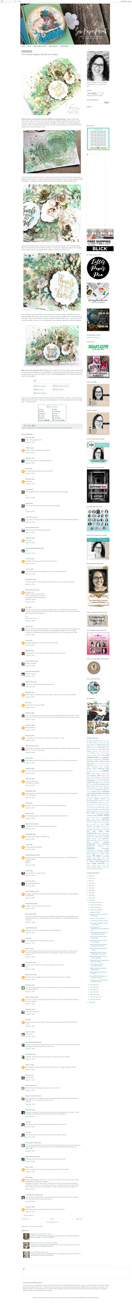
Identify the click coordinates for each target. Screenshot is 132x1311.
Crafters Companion (104, 765)
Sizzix (89, 838)
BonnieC (28, 735)
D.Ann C (28, 1064)
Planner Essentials (105, 822)
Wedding (89, 867)
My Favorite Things (93, 817)
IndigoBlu (96, 798)
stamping (46, 427)
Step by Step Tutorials (40, 46)
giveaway (106, 788)
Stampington (105, 848)
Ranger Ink (99, 826)
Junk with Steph (105, 802)
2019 (90, 893)
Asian (93, 747)
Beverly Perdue (30, 997)
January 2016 (94, 999)
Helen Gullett (29, 1085)
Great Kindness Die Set (33, 247)
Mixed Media (40, 427)
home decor (94, 797)
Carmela (28, 813)
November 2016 (95, 905)
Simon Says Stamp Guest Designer (98, 837)
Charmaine (57, 411)
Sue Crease (29, 962)
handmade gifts (96, 793)
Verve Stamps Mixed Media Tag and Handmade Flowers (99, 933)
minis (95, 815)
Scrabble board (105, 827)
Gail (27, 702)
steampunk (100, 850)
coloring (89, 765)
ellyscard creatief (31, 671)
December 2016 (95, 902)
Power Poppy (100, 824)
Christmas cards (92, 761)
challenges (105, 757)
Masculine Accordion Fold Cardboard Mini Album (44, 1243)
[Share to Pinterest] (34, 425)
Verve (38, 121)
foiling (98, 784)
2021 (90, 888)
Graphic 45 (99, 789)
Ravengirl (28, 437)
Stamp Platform (93, 842)
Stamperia (99, 844)
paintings (106, 817)
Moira (27, 468)
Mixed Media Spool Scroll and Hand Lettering (98, 941)
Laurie (56, 413)
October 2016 (94, 907)
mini (108, 811)
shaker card (100, 833)
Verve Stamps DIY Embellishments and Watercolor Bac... (99, 928)
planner (98, 822)
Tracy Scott (105, 858)
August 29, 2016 (30, 1189)
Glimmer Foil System (91, 789)
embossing (90, 781)
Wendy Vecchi (96, 867)
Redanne (28, 713)
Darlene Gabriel (30, 746)
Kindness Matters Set (62, 318)
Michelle (28, 650)
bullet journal (105, 753)
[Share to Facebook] (33, 425)
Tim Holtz (96, 856)
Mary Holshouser (31, 590)
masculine (94, 811)
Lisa (27, 607)
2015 (90, 1002)
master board (101, 811)
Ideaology (89, 798)
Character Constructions (94, 759)
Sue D (27, 640)
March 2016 (93, 994)
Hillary (42, 420)
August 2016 (94, 912)
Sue (27, 938)
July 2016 (93, 984)
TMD (102, 856)
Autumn (56, 420)
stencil (51, 427)
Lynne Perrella (94, 809)
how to (101, 797)
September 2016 (95, 909)
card (102, 755)
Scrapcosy (96, 829)
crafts (88, 767)
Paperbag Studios (92, 820)
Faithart (89, 782)
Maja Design (106, 809)
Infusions (103, 798)
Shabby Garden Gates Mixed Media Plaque (98, 968)
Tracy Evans (96, 858)
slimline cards (96, 838)
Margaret (28, 692)
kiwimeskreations (31, 855)
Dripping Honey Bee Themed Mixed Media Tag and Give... (98, 953)
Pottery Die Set (42, 314)
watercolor (69, 427)
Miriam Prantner (30, 824)
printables (89, 826)
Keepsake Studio (90, 805)
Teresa (56, 416)
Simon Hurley (95, 835)
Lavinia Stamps (90, 807)
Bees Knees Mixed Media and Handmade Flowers (98, 976)
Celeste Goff (29, 682)
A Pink (27, 1177)
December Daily (91, 771)
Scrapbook (90, 829)
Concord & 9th (96, 765)
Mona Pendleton (31, 891)
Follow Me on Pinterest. (93, 337)
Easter (100, 779)
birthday (89, 751)
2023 (90, 883)
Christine (28, 985)
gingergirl (28, 538)
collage (92, 763)
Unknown (28, 725)
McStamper (29, 791)
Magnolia (100, 809)
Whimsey (28, 458)
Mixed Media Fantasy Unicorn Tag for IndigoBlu (98, 957)
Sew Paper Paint (101, 831)
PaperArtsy (105, 819)
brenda (28, 489)
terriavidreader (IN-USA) (33, 548)
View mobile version (52, 1222)
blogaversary (95, 751)
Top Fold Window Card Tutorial (39, 1252)
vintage (64, 427)
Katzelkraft (101, 804)
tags (93, 854)
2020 (90, 890)
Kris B (27, 803)
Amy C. (28, 1167)
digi (100, 771)
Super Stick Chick (31, 1156)
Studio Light (90, 852)
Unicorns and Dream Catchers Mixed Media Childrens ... (98, 945)
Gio (27, 1122)
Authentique (101, 747)
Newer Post (25, 1219)
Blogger (96, 1297)
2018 (90, 895)
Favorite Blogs (64, 46)
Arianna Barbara (30, 527)
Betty (55, 409)
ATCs (96, 747)
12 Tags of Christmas (93, 740)
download (96, 779)
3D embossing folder (104, 740)
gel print (93, 788)
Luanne (28, 569)
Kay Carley (106, 804)
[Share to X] (31, 425)
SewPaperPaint (92, 833)
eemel (27, 844)
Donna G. (28, 1032)
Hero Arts (99, 795)
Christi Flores (30, 517)
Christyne (57, 418)
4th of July (106, 742)
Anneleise (29, 1009)
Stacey (42, 411)
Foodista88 (29, 834)
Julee (73, 398)
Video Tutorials (53, 46)
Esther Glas (97, 780)
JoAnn (28, 870)
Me (26, 1019)
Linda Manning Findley (33, 1194)
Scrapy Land (102, 829)
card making (29, 427)
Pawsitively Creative (32, 1142)
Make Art (89, 811)
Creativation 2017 (97, 767)
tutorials (89, 860)
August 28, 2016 (30, 1104)
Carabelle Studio (96, 755)
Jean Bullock (29, 928)
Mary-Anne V (29, 974)
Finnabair (91, 784)
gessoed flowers (99, 788)
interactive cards (97, 800)
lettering (99, 807)
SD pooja (28, 479)
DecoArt (97, 771)
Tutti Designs (97, 860)
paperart (98, 819)
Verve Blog (58, 374)
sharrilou (28, 768)
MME (88, 817)
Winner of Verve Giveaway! (97, 918)
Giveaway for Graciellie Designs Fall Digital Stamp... (99, 980)
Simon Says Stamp (103, 835)
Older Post (79, 1219)
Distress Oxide (95, 775)
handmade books (96, 791)
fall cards (95, 782)
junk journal (99, 802)
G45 (105, 786)
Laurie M (28, 558)
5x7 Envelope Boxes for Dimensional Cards (96, 964)
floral (95, 784)
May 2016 (93, 989)
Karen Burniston (90, 804)
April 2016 (93, 992)
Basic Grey (106, 749)
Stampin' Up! (103, 846)
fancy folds (101, 782)
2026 (90, 876)
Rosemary (29, 881)
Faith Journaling (105, 780)
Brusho (97, 753)
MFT (105, 811)
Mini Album (91, 813)
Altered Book (101, 746)
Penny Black (105, 820)
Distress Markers (96, 773)
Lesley (42, 416)
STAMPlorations (91, 850)
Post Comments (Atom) (36, 1226)
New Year (101, 817)
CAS (100, 757)
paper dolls (90, 819)
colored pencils (105, 763)
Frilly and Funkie (97, 786)
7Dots (88, 744)
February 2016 (94, 997)
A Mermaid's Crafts (31, 618)
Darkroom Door (103, 769)
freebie (103, 784)
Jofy (89, 802)
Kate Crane (96, 804)
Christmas (105, 759)
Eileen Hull (106, 779)
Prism (94, 826)
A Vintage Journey (100, 744)
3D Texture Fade (91, 742)
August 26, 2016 (30, 442)
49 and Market (100, 742)
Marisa (42, 418)
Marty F (28, 948)
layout (95, 807)
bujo (101, 753)
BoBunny (93, 753)
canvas (89, 755)
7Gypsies (92, 744)
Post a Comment (28, 1215)
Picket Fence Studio (91, 822)
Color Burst (98, 763)
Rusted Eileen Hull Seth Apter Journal (41, 1234)
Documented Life (97, 777)
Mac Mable (29, 1054)
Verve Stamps (57, 427)
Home (23, 46)
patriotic (99, 820)
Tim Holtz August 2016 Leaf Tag (99, 920)
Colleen (28, 448)
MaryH (27, 626)
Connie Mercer (30, 661)
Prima (107, 824)
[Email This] (28, 425)
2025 (90, 878)
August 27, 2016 (30, 898)
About (29, 46)
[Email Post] (24, 425)
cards (34, 427)
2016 (90, 900)
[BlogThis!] (29, 425)
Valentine (91, 861)
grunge (104, 789)
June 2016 (93, 987)
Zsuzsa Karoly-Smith (32, 1042)
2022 (90, 885)
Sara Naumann (96, 827)
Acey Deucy (95, 746)
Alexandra (29, 1109)
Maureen (43, 413)
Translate (100, 95)
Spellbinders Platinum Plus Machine (101, 840)
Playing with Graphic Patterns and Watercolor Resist (99, 961)
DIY (91, 777)
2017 (90, 898)
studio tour (97, 852)
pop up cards (91, 824)
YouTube (104, 867)
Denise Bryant (30, 903)
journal (93, 802)
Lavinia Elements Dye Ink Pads (102, 805)
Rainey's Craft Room (32, 1096)
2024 (90, 880)
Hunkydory (106, 797)
